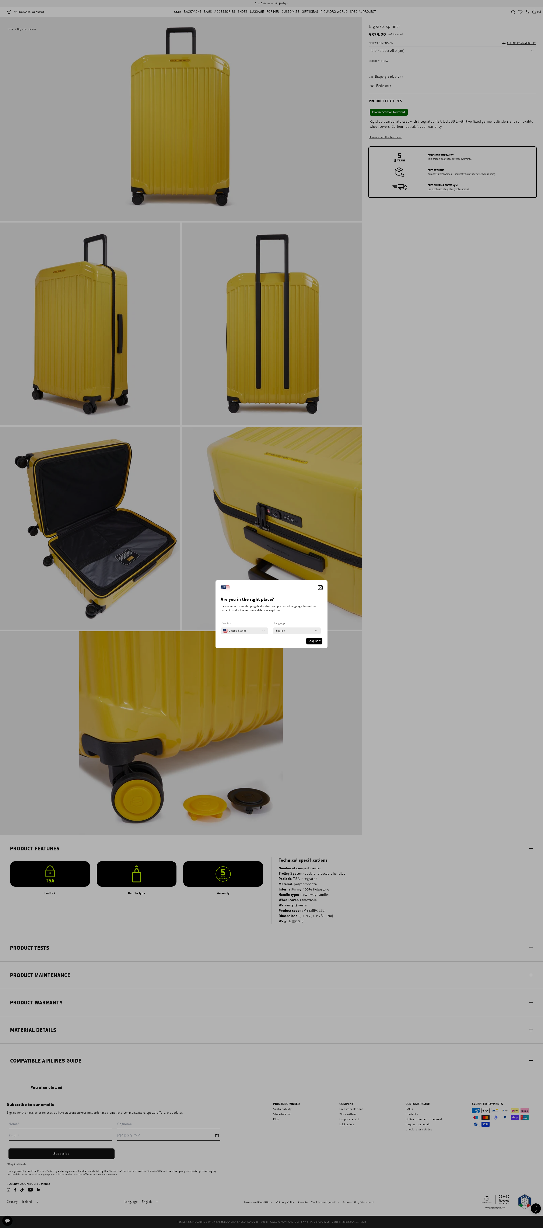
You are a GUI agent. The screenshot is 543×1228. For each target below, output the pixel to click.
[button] (320, 587)
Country (226, 623)
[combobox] (234, 631)
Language (279, 623)
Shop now (314, 641)
